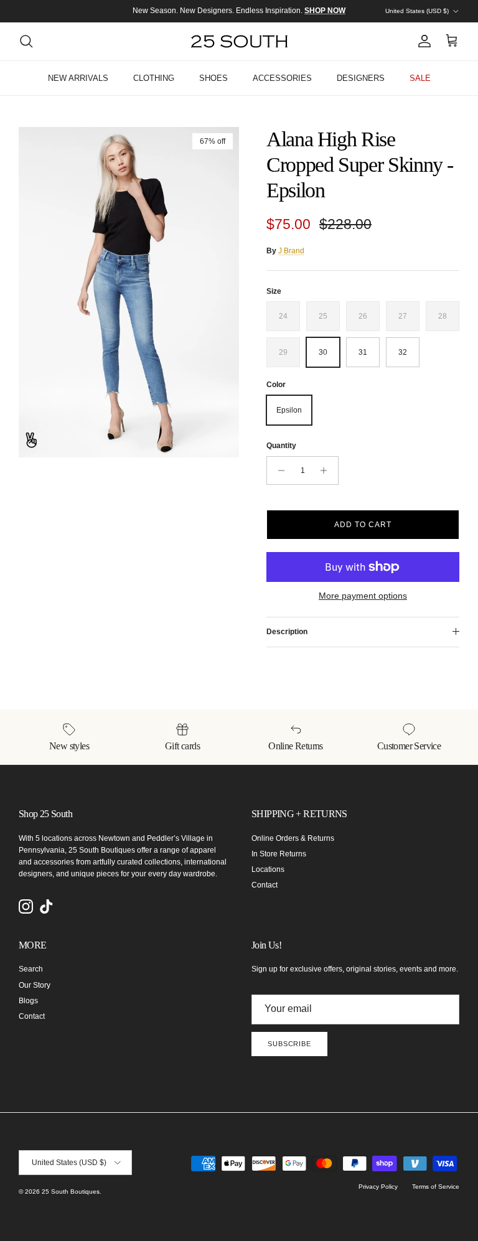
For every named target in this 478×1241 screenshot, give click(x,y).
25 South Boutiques (71, 1191)
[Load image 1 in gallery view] (129, 292)
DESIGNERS (361, 78)
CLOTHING (153, 78)
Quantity (281, 445)
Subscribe (289, 1043)
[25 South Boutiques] (239, 41)
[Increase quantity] (327, 470)
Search (31, 969)
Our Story (34, 985)
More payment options (363, 596)
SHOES (213, 78)
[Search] (26, 41)
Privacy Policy (378, 1186)
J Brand (291, 250)
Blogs (28, 1000)
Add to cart (362, 524)
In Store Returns (278, 854)
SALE (420, 78)
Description (286, 631)
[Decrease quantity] (278, 470)
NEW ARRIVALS (78, 78)
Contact (264, 885)
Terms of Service (435, 1186)
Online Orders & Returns (292, 838)
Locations (267, 869)
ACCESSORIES (282, 78)
